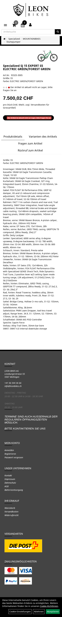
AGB (6, 486)
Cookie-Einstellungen (20, 611)
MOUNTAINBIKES (31, 38)
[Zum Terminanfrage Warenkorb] (23, 25)
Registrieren (10, 453)
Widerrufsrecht (12, 515)
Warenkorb (10, 508)
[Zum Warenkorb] (14, 25)
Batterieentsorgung (14, 489)
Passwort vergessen (14, 457)
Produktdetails (12, 136)
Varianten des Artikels (43, 136)
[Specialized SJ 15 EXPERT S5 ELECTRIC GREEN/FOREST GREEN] (47, 56)
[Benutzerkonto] (30, 24)
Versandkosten (11, 511)
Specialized (14, 38)
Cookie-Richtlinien (49, 606)
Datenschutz (10, 482)
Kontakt (8, 475)
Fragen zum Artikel (30, 143)
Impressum (10, 479)
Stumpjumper (13, 41)
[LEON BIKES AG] (30, 10)
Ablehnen (39, 611)
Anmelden (9, 450)
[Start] (4, 38)
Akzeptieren (53, 611)
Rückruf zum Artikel (30, 150)
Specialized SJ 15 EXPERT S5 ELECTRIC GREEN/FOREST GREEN (26, 67)
